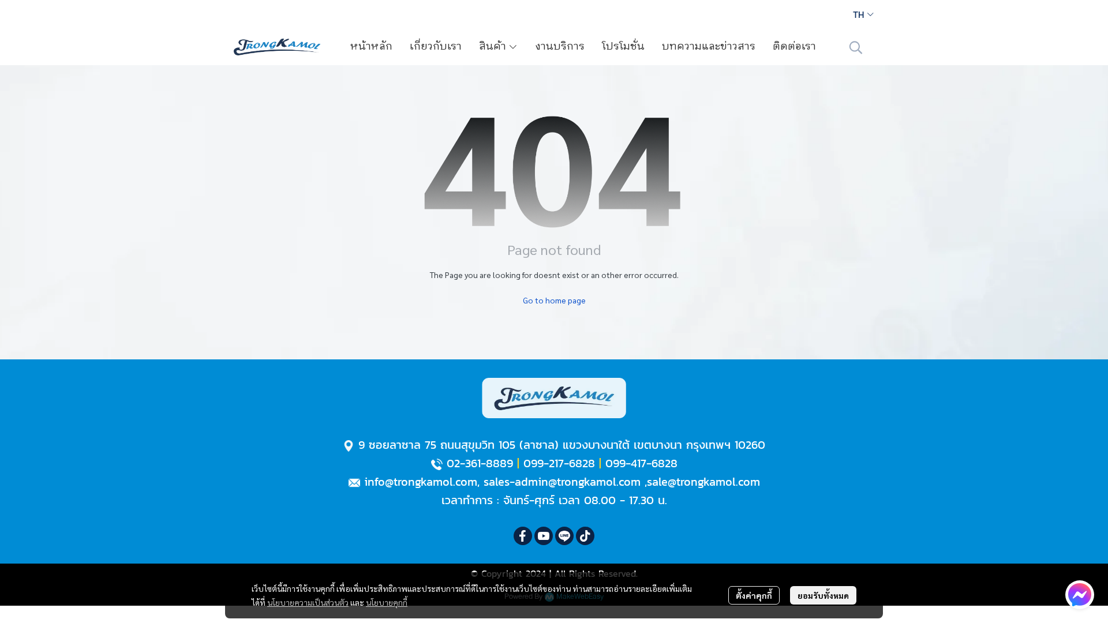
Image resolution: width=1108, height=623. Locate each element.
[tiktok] (585, 536)
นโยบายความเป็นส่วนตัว (308, 602)
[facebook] (523, 536)
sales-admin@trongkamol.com (562, 481)
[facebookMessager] (1079, 594)
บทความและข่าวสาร (708, 46)
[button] (863, 14)
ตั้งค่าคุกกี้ (754, 595)
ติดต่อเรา (794, 46)
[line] (564, 536)
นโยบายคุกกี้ (386, 602)
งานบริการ (560, 46)
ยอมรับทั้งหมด (823, 595)
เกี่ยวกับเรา (436, 46)
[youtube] (543, 536)
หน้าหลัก (371, 46)
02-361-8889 (480, 463)
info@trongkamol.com (420, 481)
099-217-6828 (559, 463)
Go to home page (554, 300)
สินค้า (493, 46)
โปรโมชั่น (623, 46)
